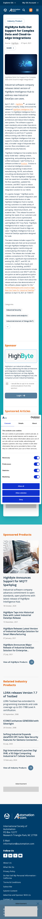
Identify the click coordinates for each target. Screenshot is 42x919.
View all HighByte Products (15, 662)
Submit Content (10, 891)
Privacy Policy (9, 871)
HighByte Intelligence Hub (23, 109)
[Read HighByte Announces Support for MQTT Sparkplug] (21, 557)
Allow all (21, 486)
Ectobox (24, 163)
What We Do (8, 867)
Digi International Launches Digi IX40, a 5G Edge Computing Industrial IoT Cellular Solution (20, 753)
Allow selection (21, 493)
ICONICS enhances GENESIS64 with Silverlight (21, 722)
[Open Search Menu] (23, 10)
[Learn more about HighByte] (21, 356)
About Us (7, 863)
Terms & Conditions (12, 882)
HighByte (14, 43)
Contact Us (8, 899)
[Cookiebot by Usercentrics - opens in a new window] (31, 417)
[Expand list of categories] (7, 327)
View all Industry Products (15, 768)
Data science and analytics (17, 315)
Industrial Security (14, 310)
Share (9, 48)
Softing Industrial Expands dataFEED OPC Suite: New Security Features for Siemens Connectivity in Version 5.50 (21, 737)
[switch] (37, 464)
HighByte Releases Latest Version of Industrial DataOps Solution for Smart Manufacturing (21, 631)
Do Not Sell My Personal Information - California (20, 876)
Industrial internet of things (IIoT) (20, 321)
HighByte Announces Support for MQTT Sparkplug (17, 581)
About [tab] (34, 423)
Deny (21, 499)
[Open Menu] (37, 10)
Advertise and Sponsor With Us (17, 895)
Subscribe (7, 886)
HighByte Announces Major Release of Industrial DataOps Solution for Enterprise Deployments (18, 647)
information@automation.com (18, 843)
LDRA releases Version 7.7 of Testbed (20, 694)
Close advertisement (38, 903)
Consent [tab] (7, 423)
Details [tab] (21, 423)
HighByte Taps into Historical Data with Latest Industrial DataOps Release (18, 615)
